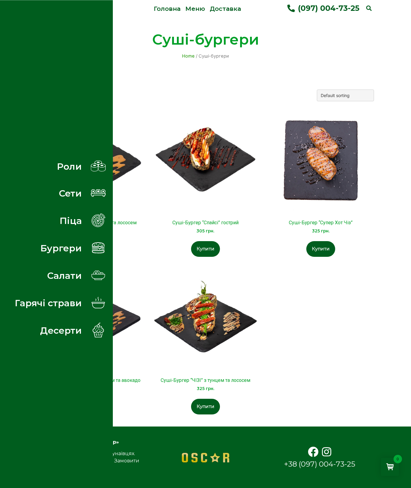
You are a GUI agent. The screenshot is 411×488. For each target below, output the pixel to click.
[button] (167, 8)
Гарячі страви (48, 303)
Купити (205, 249)
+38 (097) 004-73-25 (319, 464)
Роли (69, 166)
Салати (64, 275)
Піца (71, 220)
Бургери (61, 248)
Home (188, 56)
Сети (70, 193)
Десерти (61, 330)
